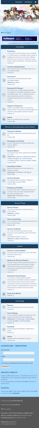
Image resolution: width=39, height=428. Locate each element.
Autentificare (7, 346)
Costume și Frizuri (14, 160)
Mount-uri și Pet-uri (30, 156)
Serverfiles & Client (14, 166)
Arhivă (9, 117)
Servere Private (20, 203)
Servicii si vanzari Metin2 (16, 250)
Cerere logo (20, 319)
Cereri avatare (30, 319)
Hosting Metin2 (5, 401)
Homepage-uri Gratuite (15, 141)
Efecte (34, 160)
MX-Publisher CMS (20, 417)
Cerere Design (12, 313)
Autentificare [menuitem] (28, 2)
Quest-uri (20, 156)
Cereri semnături (14, 321)
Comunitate (20, 47)
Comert (19, 246)
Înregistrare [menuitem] (18, 2)
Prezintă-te (11, 51)
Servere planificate (14, 219)
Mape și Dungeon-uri (15, 158)
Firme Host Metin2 (14, 293)
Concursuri (11, 76)
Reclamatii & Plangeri (15, 88)
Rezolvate (20, 195)
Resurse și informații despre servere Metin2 (20, 127)
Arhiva (17, 82)
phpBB (10, 413)
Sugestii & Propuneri (15, 106)
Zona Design (19, 301)
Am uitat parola (5, 363)
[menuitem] (6, 424)
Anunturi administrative (16, 67)
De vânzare (28, 172)
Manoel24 (17, 393)
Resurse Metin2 (13, 151)
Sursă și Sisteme (13, 178)
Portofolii (10, 327)
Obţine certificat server (22, 238)
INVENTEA (22, 415)
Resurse (10, 305)
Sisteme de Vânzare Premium (17, 260)
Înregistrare (21, 346)
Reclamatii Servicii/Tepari (16, 276)
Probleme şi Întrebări (15, 188)
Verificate (20, 172)
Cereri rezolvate (25, 321)
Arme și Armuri (27, 158)
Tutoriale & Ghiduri (14, 131)
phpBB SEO (12, 422)
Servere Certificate (14, 229)
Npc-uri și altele (26, 160)
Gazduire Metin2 (6, 404)
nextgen (29, 415)
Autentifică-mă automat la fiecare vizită (21, 363)
